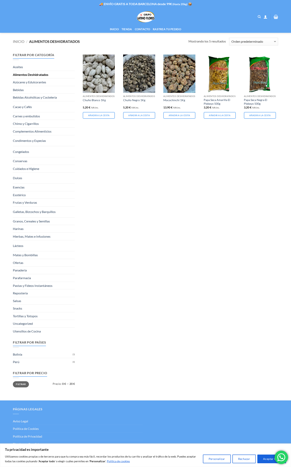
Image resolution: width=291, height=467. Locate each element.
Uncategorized (23, 323)
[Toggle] (68, 105)
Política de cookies (118, 461)
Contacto (142, 29)
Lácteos (18, 246)
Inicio (114, 29)
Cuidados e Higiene (26, 168)
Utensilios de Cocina (27, 331)
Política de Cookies (26, 428)
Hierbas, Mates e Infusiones (31, 236)
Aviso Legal (20, 421)
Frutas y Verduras (25, 202)
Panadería (20, 270)
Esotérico (19, 195)
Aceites (18, 67)
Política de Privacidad (27, 436)
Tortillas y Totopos (25, 316)
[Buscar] (259, 17)
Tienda (127, 29)
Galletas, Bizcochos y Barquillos (34, 212)
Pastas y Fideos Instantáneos (32, 285)
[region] (145, 455)
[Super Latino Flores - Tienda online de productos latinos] (145, 16)
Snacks (17, 308)
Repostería (20, 293)
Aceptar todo (271, 458)
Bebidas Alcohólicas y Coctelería (35, 97)
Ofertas (18, 263)
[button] (265, 16)
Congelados (21, 151)
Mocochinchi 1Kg (174, 100)
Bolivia (17, 354)
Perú (16, 362)
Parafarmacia (22, 278)
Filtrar (21, 384)
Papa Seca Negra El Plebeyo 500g (255, 101)
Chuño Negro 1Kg (134, 100)
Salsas (17, 301)
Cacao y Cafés (22, 107)
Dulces (17, 178)
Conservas (20, 161)
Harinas (18, 229)
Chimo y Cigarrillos (26, 123)
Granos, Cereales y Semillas (31, 221)
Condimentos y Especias (29, 140)
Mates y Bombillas (25, 255)
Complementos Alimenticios (32, 131)
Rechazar (244, 458)
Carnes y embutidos (26, 116)
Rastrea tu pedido (167, 29)
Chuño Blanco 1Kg (94, 100)
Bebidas (18, 90)
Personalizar (217, 458)
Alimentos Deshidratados (30, 74)
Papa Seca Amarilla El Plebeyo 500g (217, 101)
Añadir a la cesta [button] (99, 115)
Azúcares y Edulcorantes (29, 82)
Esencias (19, 187)
